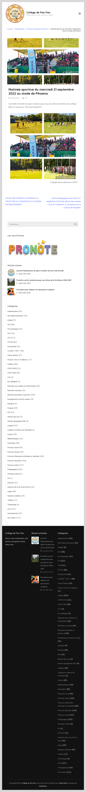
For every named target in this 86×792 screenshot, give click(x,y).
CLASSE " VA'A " (13, 351)
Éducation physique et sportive (18, 395)
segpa (9, 491)
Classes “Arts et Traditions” (17, 360)
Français (10, 408)
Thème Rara (63, 783)
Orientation (11, 443)
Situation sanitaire (14, 496)
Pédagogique (12, 469)
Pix (8, 478)
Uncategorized (12, 513)
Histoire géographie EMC (16, 421)
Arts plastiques (13, 329)
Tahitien (10, 500)
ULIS (9, 509)
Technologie (11, 505)
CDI (8, 338)
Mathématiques (13, 439)
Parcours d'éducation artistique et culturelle (23, 456)
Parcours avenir (13, 447)
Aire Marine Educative (15, 316)
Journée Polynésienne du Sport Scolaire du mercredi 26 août (40, 271)
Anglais (10, 320)
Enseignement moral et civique (18, 399)
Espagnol (10, 404)
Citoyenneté (11, 347)
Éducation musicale (14, 390)
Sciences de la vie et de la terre (18, 487)
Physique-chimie (13, 474)
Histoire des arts (13, 417)
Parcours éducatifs (14, 461)
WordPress (43, 786)
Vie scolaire (11, 518)
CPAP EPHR (12, 368)
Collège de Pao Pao (38, 12)
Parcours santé (13, 465)
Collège (10, 364)
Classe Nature (12, 355)
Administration (12, 311)
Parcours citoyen (13, 452)
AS (8, 333)
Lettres (10, 434)
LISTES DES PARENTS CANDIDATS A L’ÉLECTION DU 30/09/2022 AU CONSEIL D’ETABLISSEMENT (23, 201)
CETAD (10, 342)
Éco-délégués (12, 382)
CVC (9, 377)
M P (26, 98)
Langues (10, 425)
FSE (8, 412)
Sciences (10, 483)
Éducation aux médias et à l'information (21, 386)
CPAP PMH (11, 373)
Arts (9, 324)
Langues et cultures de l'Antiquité (19, 430)
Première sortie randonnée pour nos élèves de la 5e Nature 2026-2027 (44, 280)
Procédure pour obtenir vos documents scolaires (35, 290)
